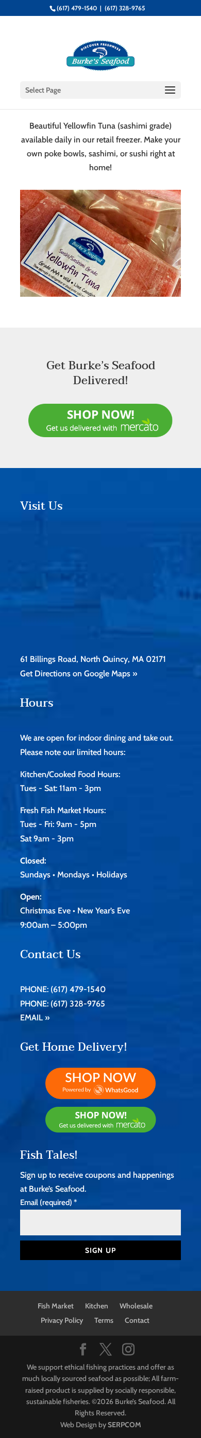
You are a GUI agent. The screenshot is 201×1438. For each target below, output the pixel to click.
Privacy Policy (62, 1320)
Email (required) (48, 1202)
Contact (137, 1320)
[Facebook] (83, 1350)
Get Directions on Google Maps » (78, 673)
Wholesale (136, 1305)
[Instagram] (128, 1350)
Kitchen (96, 1305)
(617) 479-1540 (77, 8)
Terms (103, 1320)
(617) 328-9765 (125, 8)
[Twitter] (105, 1350)
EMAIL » (34, 1017)
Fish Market (56, 1305)
